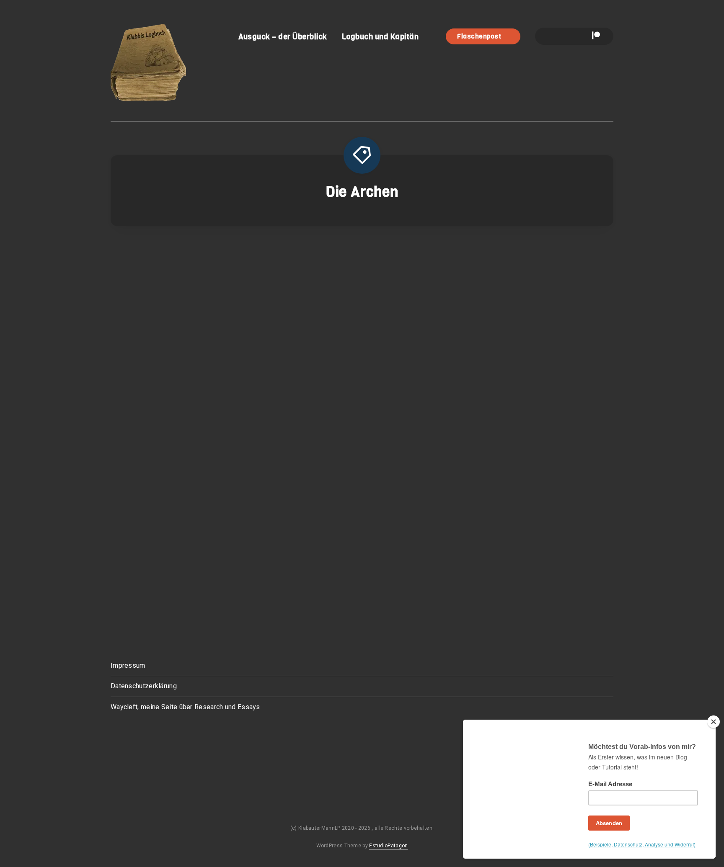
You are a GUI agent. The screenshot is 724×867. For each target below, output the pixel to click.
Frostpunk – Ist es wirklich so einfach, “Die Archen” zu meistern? (366, 372)
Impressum (128, 665)
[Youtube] (580, 36)
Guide (337, 252)
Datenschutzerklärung (144, 686)
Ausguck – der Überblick (282, 37)
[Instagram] (566, 36)
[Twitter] (551, 36)
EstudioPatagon (388, 846)
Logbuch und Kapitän (380, 37)
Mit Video (387, 252)
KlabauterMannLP (534, 379)
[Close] (713, 721)
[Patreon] (596, 36)
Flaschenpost (480, 36)
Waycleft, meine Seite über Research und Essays (185, 707)
